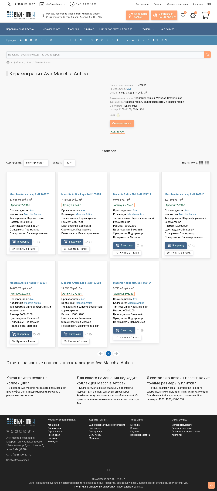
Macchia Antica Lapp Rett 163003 (81, 282)
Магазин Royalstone (182, 425)
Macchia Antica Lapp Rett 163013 (184, 194)
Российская (54, 435)
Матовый (94, 438)
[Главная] (8, 62)
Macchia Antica (32, 214)
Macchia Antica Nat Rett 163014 (132, 194)
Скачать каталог (121, 123)
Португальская (55, 431)
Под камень (95, 428)
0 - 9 (164, 40)
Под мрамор (95, 431)
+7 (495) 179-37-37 (20, 454)
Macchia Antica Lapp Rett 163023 (29, 194)
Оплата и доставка (182, 428)
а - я (155, 40)
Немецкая (53, 441)
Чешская (52, 438)
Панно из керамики (140, 435)
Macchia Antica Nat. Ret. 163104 (132, 282)
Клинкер (134, 428)
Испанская (53, 425)
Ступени (134, 431)
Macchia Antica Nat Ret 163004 (28, 282)
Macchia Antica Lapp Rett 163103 (81, 194)
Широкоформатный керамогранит (107, 425)
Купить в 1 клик (25, 248)
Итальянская (54, 428)
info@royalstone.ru (19, 460)
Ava (129, 88)
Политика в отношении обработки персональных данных (108, 486)
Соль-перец (95, 435)
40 (68, 162)
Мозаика (135, 425)
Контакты (177, 435)
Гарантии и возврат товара (186, 431)
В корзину (23, 241)
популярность (34, 162)
